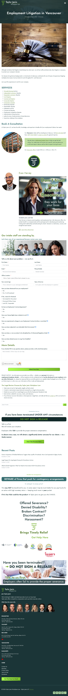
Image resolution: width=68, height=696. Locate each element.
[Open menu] (65, 3)
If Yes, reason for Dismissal (9, 297)
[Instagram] (62, 693)
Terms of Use (5, 672)
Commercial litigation (9, 99)
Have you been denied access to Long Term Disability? (16, 339)
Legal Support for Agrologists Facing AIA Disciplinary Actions (17, 460)
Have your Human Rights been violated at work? (14, 315)
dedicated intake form (42, 140)
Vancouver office (31, 150)
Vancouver (41, 17)
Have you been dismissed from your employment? (15, 288)
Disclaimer (4, 674)
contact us (52, 396)
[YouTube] (54, 693)
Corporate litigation (9, 101)
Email (3, 269)
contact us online (42, 135)
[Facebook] (57, 693)
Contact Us (4, 667)
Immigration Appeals (9, 103)
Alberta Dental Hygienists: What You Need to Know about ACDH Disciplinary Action (23, 466)
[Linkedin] (60, 693)
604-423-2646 (59, 133)
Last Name (37, 262)
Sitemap (31, 689)
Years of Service (39, 282)
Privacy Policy (5, 670)
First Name (4, 262)
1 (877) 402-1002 (31, 135)
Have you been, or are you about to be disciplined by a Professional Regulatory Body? (25, 333)
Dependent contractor (9, 95)
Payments (4, 668)
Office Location (6, 275)
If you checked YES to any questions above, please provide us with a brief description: (25, 349)
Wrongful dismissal (9, 91)
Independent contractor (10, 93)
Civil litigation (7, 97)
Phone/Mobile (38, 269)
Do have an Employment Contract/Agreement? (14, 307)
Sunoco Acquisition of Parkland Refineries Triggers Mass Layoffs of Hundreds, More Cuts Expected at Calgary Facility (32, 454)
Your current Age (6, 282)
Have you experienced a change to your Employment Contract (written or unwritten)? (24, 321)
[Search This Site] (64, 405)
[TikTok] (65, 693)
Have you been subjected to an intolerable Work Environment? (18, 327)
